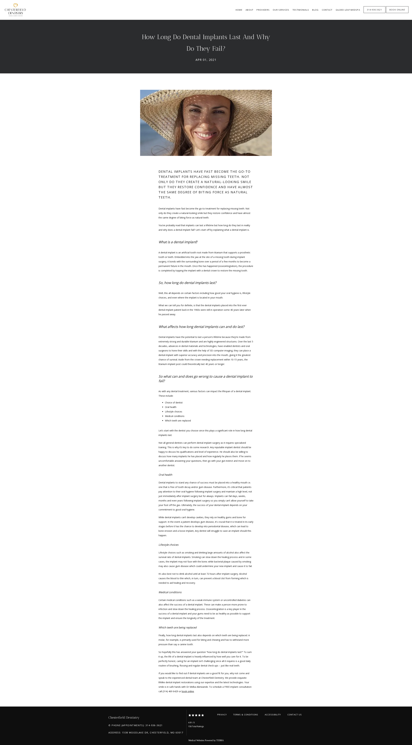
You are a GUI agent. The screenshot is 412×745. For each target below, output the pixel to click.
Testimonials (301, 9)
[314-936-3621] (374, 13)
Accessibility (273, 714)
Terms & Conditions (245, 714)
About (249, 9)
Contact (327, 9)
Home (239, 9)
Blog (315, 9)
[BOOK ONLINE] (397, 13)
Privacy (222, 714)
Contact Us (294, 714)
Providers (263, 9)
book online (188, 691)
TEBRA (220, 740)
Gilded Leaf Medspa (348, 9)
